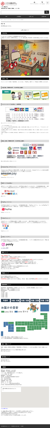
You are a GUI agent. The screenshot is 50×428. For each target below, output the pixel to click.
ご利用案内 (18, 16)
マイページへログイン (34, 3)
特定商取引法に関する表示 (15, 426)
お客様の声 (43, 16)
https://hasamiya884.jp (14, 383)
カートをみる (42, 3)
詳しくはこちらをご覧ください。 (9, 268)
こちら (6, 351)
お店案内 (22, 426)
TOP (6, 16)
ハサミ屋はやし (4, 6)
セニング (14, 19)
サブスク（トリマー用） (7, 19)
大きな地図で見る (4, 408)
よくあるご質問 (4, 248)
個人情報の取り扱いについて (5, 426)
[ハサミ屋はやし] (9, 5)
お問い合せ (31, 16)
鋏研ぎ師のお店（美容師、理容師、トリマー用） (10, 8)
